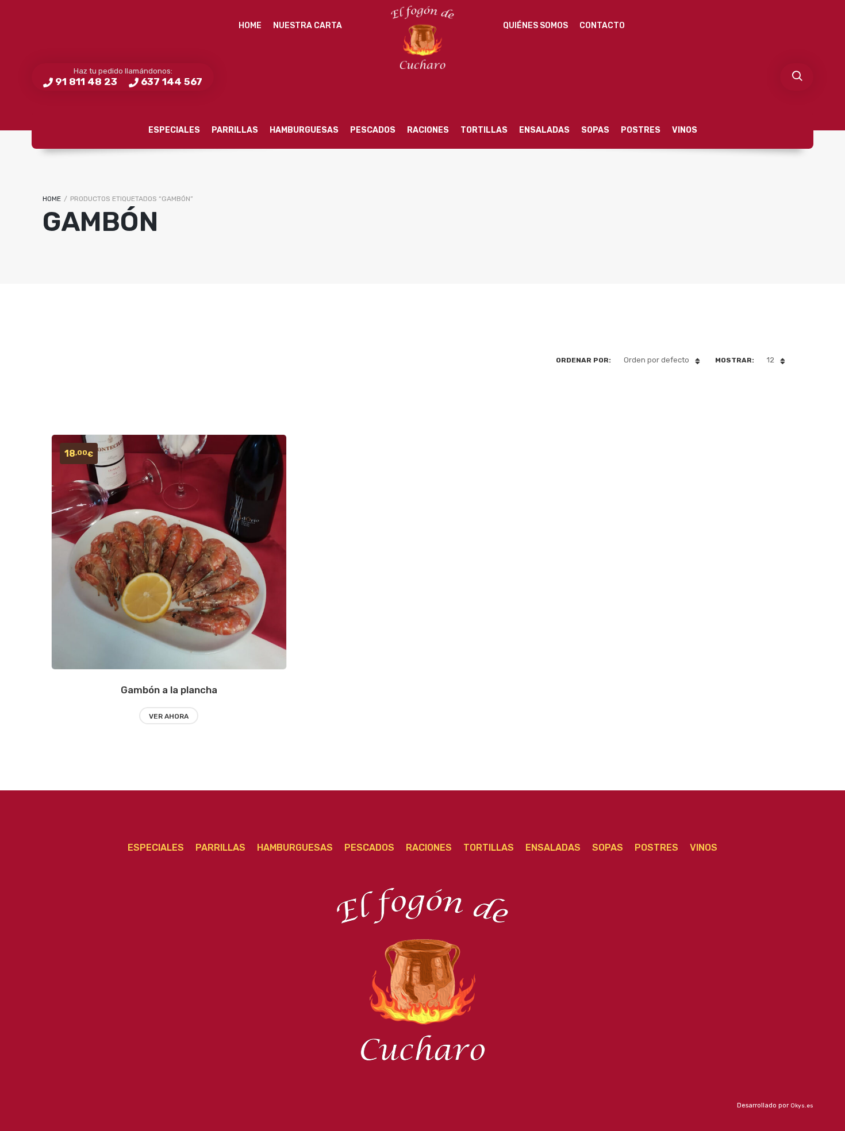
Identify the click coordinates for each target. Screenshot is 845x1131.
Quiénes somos (535, 25)
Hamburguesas (304, 130)
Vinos (684, 130)
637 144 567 (171, 81)
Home (250, 25)
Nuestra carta (307, 25)
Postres (640, 130)
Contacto (602, 25)
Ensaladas (544, 130)
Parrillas (235, 130)
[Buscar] (796, 77)
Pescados (372, 130)
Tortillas (484, 130)
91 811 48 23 (86, 81)
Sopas (595, 130)
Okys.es (801, 1105)
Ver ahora (169, 716)
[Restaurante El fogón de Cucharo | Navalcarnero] (422, 37)
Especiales (174, 130)
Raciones (428, 130)
